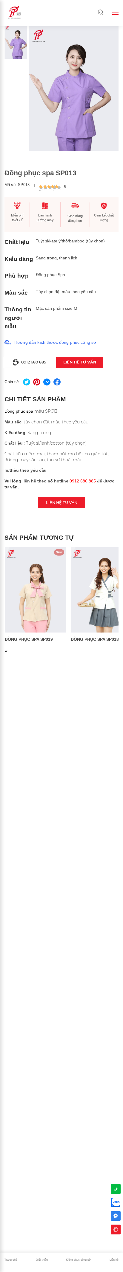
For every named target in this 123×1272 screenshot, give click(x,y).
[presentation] (5, 650)
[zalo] (115, 1202)
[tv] (115, 1229)
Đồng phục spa (18, 411)
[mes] (115, 1216)
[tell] (115, 1189)
